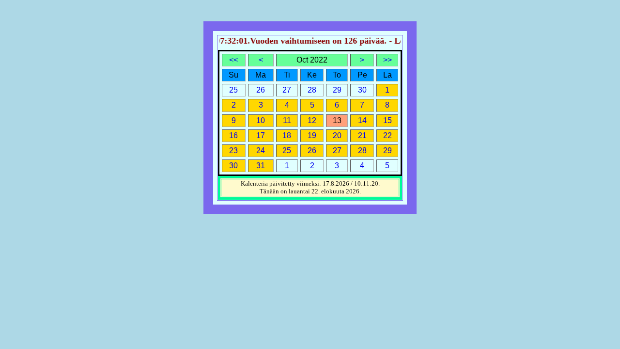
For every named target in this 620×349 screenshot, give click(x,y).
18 (286, 135)
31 (260, 165)
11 (287, 120)
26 (312, 150)
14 (362, 120)
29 (387, 150)
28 (362, 150)
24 (260, 150)
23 (233, 150)
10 (260, 120)
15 (387, 120)
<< (233, 60)
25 (286, 150)
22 (387, 135)
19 (312, 135)
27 (337, 150)
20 (337, 135)
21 (362, 135)
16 (233, 135)
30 (233, 165)
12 (312, 120)
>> (387, 60)
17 (260, 135)
